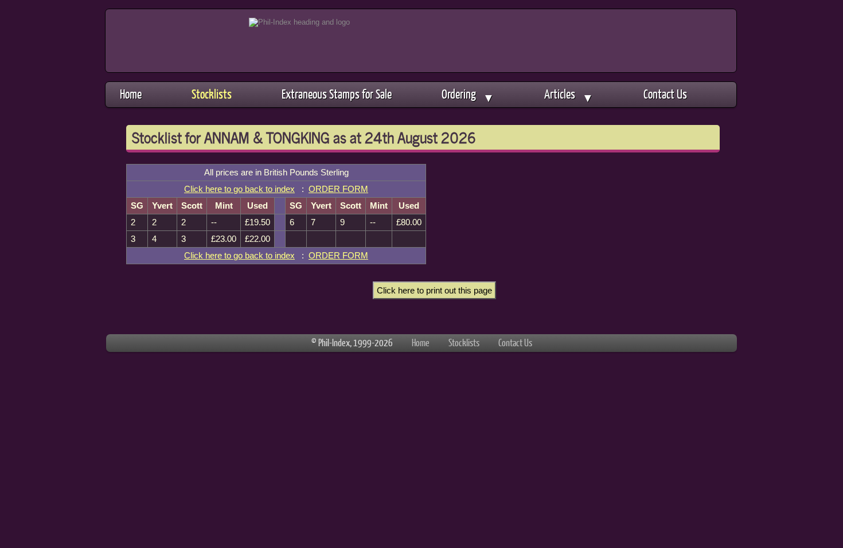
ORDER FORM (338, 189)
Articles (569, 95)
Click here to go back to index (239, 189)
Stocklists (212, 93)
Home (131, 93)
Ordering (468, 95)
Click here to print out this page (434, 290)
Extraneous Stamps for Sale (337, 93)
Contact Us (665, 93)
